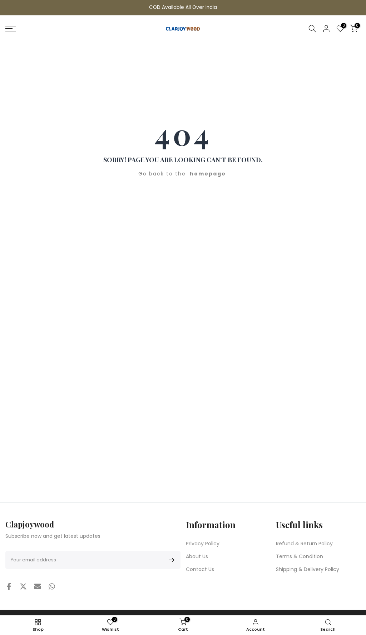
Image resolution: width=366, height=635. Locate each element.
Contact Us (200, 569)
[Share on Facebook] (9, 586)
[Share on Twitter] (23, 586)
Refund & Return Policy (304, 543)
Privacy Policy (202, 543)
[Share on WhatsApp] (51, 586)
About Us (197, 556)
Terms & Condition (299, 556)
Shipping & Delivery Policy (307, 569)
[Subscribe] (170, 560)
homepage (208, 173)
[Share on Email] (37, 586)
